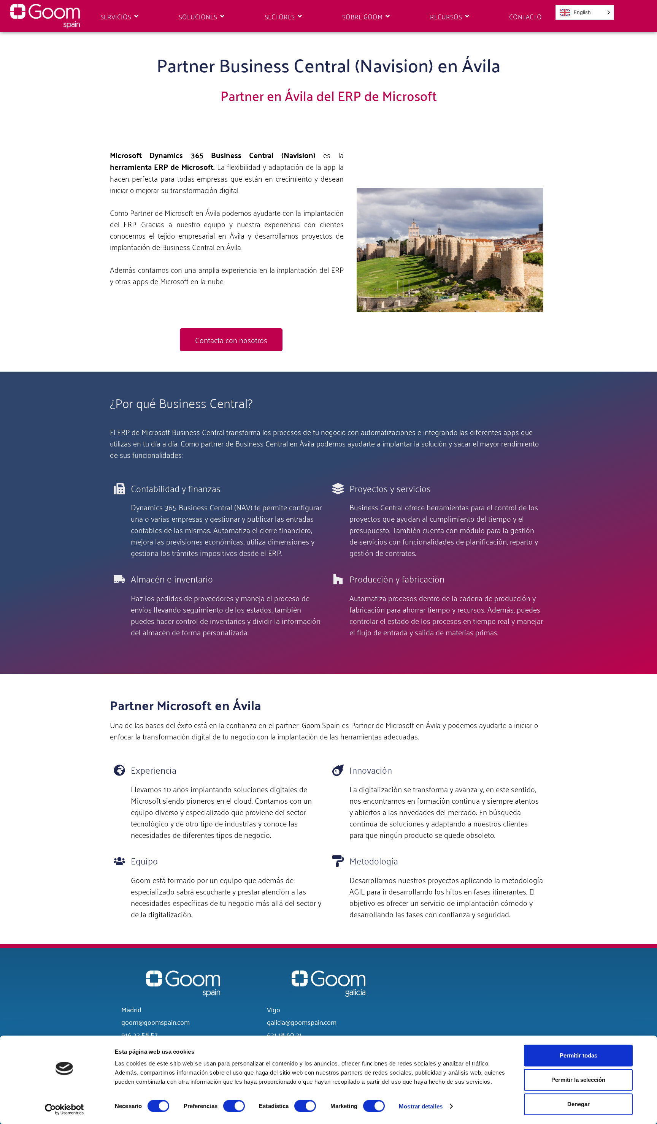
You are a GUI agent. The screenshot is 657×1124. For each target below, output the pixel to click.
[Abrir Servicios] (136, 16)
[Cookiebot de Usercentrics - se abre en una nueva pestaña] (64, 1109)
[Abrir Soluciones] (222, 16)
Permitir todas (578, 1055)
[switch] (234, 1106)
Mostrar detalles (421, 1106)
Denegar (578, 1104)
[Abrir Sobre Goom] (387, 16)
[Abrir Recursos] (467, 16)
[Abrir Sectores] (300, 16)
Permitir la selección (578, 1080)
